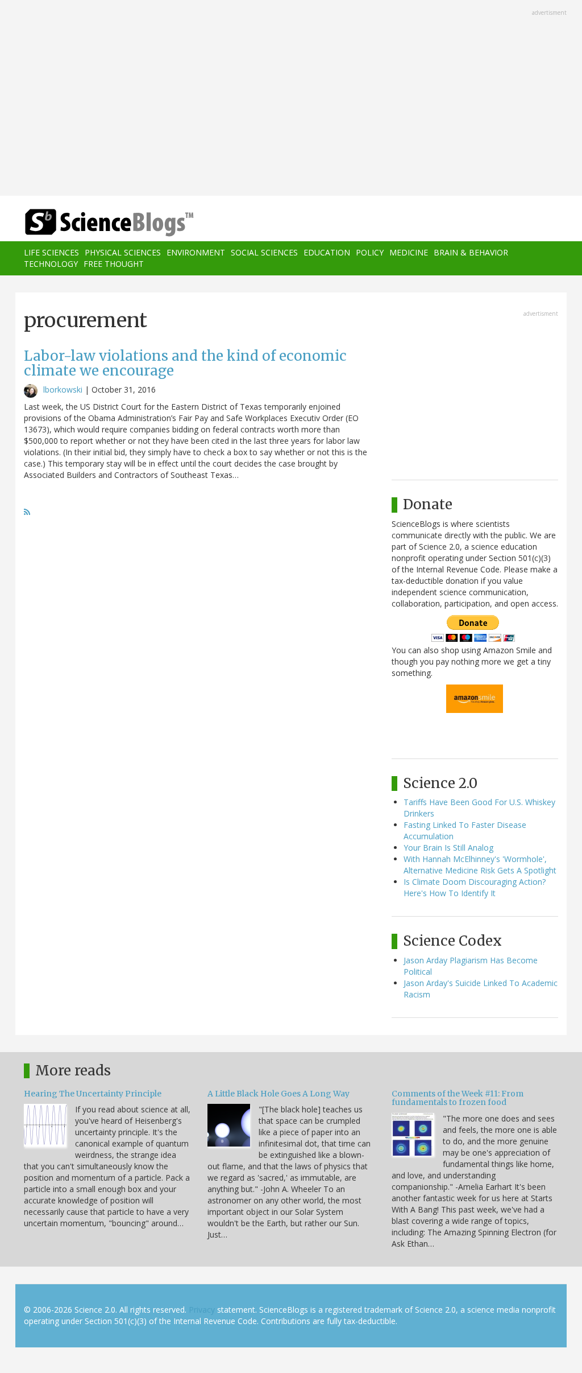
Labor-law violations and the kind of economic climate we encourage (185, 363)
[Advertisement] (291, 99)
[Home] (113, 223)
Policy (370, 252)
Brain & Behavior (471, 252)
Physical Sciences (123, 252)
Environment (196, 252)
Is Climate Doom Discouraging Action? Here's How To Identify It (475, 887)
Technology (51, 263)
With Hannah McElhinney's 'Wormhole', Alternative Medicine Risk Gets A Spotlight (480, 865)
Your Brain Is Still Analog (448, 847)
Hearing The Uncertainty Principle (92, 1093)
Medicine (408, 252)
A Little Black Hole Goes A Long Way (278, 1093)
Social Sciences (264, 252)
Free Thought (114, 263)
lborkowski (62, 389)
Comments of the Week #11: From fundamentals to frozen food (457, 1097)
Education (327, 252)
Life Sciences (51, 252)
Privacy (202, 1309)
